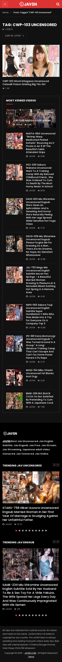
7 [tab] (36, 530)
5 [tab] (29, 530)
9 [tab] (42, 530)
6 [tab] (33, 530)
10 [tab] (46, 530)
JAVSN (6, 441)
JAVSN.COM (30, 653)
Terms (31, 656)
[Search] (58, 4)
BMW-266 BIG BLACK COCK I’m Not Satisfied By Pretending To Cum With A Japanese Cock (39, 398)
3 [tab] (23, 530)
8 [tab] (39, 530)
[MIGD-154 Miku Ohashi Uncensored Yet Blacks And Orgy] (14, 377)
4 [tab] (26, 530)
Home (5, 12)
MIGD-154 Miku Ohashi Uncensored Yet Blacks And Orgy (40, 373)
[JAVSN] (31, 4)
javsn (19, 124)
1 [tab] (16, 530)
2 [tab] (19, 530)
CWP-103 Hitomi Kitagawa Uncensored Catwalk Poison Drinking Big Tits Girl (25, 82)
